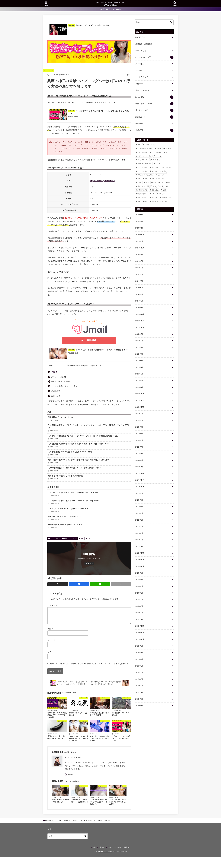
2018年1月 (139, 706)
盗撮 (164, 190)
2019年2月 (139, 686)
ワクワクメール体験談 (159, 171)
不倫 (139, 84)
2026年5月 (139, 215)
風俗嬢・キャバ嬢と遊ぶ (159, 201)
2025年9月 (139, 241)
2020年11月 (139, 560)
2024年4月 (139, 288)
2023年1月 (139, 387)
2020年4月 (139, 599)
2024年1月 (139, 308)
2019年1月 (139, 692)
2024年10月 (140, 248)
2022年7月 (139, 427)
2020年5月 (139, 593)
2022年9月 (139, 414)
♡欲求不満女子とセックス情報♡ (110, 9)
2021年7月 (139, 507)
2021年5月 (139, 520)
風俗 (139, 130)
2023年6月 (139, 354)
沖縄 (161, 186)
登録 (53, 372)
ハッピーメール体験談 (144, 163)
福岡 (153, 194)
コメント (52, 605)
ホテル (139, 70)
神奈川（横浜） (142, 194)
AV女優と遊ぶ (149, 145)
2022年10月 (140, 407)
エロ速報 (118, 847)
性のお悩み (141, 110)
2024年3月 (139, 294)
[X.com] (89, 563)
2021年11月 (139, 480)
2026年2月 (139, 221)
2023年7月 (139, 347)
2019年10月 (140, 639)
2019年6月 (139, 666)
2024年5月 (139, 281)
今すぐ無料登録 (88, 340)
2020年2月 (139, 613)
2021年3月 (139, 533)
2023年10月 (140, 327)
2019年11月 (139, 633)
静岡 (145, 201)
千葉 (147, 182)
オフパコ (168, 152)
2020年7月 (139, 580)
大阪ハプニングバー (70, 538)
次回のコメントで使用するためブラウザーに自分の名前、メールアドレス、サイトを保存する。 (90, 663)
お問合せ (102, 847)
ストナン (158, 156)
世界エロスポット (143, 90)
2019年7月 (139, 659)
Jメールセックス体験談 (144, 148)
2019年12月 (140, 626)
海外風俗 (140, 117)
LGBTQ (140, 37)
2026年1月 (139, 228)
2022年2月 (139, 460)
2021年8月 (139, 500)
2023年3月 (139, 374)
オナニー (140, 51)
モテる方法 (141, 77)
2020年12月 (140, 553)
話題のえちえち (167, 197)
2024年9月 (139, 254)
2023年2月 (139, 381)
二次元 (139, 175)
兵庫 (88, 538)
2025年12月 (140, 235)
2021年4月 (139, 526)
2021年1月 (139, 546)
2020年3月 (139, 606)
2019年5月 (139, 672)
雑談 (139, 124)
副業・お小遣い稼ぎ (158, 179)
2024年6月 (139, 274)
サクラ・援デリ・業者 (144, 156)
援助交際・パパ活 (143, 186)
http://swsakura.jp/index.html (101, 181)
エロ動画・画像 (143, 44)
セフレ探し (156, 160)
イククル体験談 (156, 152)
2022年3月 (139, 453)
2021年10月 (140, 487)
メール (51, 640)
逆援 (138, 201)
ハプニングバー (49, 70)
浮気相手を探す (142, 190)
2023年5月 (139, 361)
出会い (139, 97)
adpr (82, 538)
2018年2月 (139, 699)
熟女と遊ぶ (155, 190)
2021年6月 (139, 513)
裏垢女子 (154, 197)
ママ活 (158, 163)
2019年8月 (139, 653)
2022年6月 (139, 434)
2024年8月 (139, 261)
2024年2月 (139, 301)
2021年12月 (140, 473)
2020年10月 (140, 566)
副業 (94, 847)
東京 (154, 186)
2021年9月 (139, 493)
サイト (50, 652)
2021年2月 (139, 540)
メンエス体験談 (142, 167)
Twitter (159, 148)
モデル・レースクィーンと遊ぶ (161, 167)
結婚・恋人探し (142, 197)
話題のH (127, 847)
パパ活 (139, 64)
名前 (50, 629)
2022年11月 (139, 400)
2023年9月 (139, 334)
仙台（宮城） (161, 175)
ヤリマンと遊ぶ (142, 171)
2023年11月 (139, 321)
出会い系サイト (143, 104)
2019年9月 (139, 646)
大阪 (161, 182)
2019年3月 (139, 679)
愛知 (168, 182)
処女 (145, 179)
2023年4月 (139, 367)
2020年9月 (139, 573)
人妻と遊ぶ (149, 175)
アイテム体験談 (142, 152)
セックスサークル (143, 160)
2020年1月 (139, 619)
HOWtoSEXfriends (105, 852)
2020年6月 (139, 586)
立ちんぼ (161, 194)
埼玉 (154, 182)
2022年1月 (139, 467)
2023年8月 (139, 341)
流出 (168, 186)
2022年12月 (140, 394)
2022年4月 (139, 447)
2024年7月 (139, 268)
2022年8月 (139, 420)
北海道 (139, 182)
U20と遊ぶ (168, 148)
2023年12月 (140, 314)
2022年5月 (139, 440)
